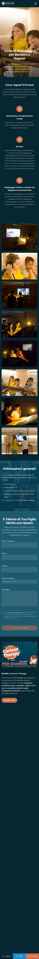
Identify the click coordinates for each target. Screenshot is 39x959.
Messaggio (6, 589)
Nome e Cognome (9, 541)
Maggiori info (9, 700)
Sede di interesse (8, 578)
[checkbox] (2, 612)
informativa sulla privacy (15, 612)
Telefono (5, 566)
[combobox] (19, 581)
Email (6, 553)
